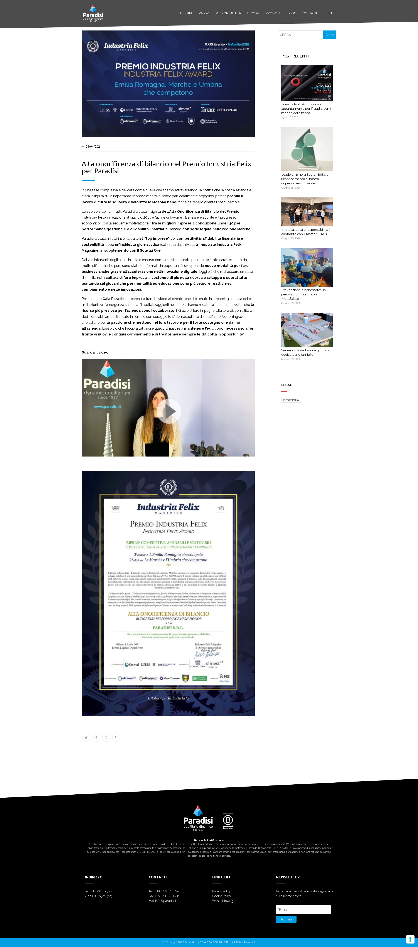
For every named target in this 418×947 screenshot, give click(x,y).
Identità (186, 13)
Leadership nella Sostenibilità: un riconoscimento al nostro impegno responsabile (305, 179)
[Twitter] (86, 737)
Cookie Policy (221, 896)
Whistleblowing (222, 901)
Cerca (329, 35)
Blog (292, 13)
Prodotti (273, 13)
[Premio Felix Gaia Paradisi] (168, 459)
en (330, 13)
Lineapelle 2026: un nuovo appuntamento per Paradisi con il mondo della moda (306, 108)
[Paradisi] (93, 8)
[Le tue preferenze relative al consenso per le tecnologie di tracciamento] (410, 939)
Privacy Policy (291, 399)
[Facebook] (96, 737)
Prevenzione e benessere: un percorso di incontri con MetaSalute (303, 294)
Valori (204, 13)
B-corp (253, 13)
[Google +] (106, 737)
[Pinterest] (116, 737)
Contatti (310, 13)
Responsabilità (228, 13)
